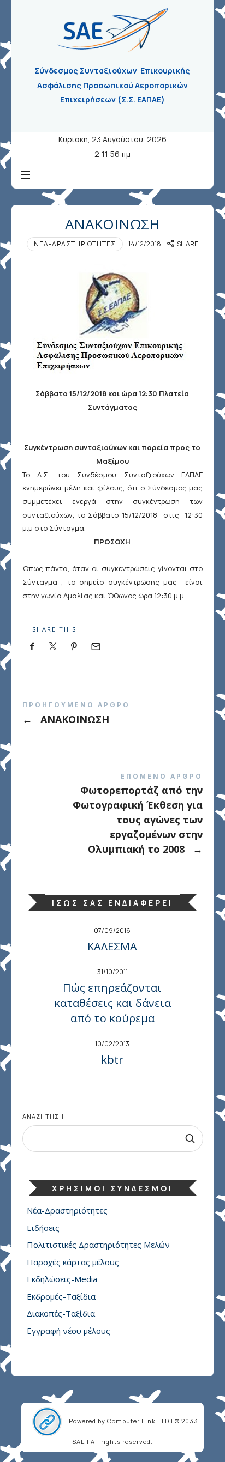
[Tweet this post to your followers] (53, 646)
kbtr (112, 1059)
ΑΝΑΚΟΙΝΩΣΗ (112, 715)
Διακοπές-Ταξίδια (61, 1313)
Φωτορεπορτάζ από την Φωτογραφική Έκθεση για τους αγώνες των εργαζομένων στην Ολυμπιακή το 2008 (112, 816)
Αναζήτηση (43, 1116)
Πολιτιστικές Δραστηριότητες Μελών (98, 1244)
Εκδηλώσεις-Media (62, 1278)
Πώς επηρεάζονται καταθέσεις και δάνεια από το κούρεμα (112, 1003)
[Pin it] (74, 646)
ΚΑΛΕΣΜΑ (112, 946)
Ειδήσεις (43, 1227)
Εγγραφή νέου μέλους (68, 1330)
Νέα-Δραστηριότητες (75, 243)
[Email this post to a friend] (95, 646)
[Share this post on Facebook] (32, 646)
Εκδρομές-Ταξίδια (61, 1296)
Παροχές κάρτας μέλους (73, 1262)
